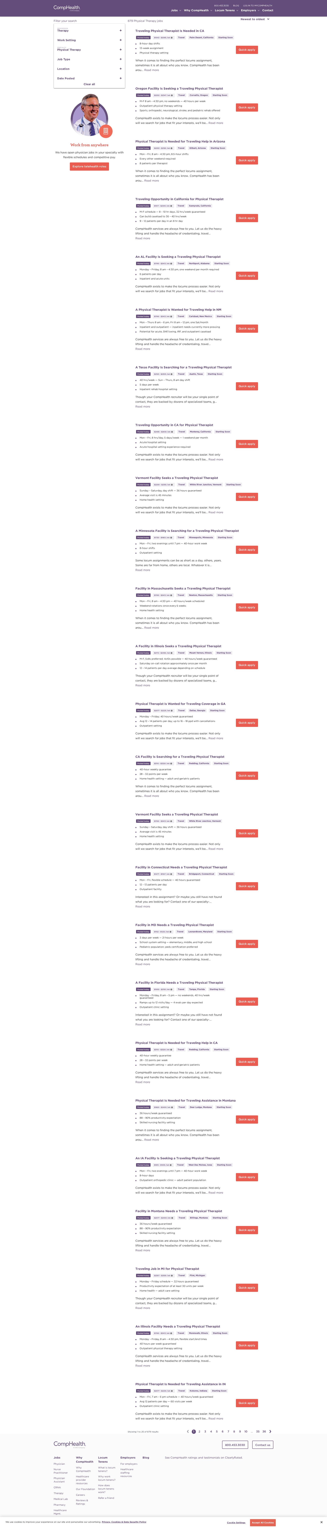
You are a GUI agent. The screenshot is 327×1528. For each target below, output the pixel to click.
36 (264, 1431)
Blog (146, 1457)
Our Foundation (85, 1489)
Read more (151, 70)
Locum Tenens (103, 1459)
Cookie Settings (236, 1522)
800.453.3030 (221, 5)
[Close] (321, 1522)
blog (236, 5)
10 (245, 1431)
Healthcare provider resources (82, 1480)
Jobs (57, 1457)
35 (258, 1431)
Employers (127, 1457)
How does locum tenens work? (106, 1489)
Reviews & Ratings (82, 1502)
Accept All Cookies (263, 1522)
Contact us (262, 1445)
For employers (128, 1463)
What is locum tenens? (106, 1469)
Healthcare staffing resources (126, 1472)
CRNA (57, 1487)
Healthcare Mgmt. (60, 1512)
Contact (267, 10)
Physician (59, 1463)
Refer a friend (106, 1498)
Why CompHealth (84, 1459)
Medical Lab (61, 1499)
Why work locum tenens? (106, 1478)
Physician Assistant (59, 1480)
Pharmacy (59, 1504)
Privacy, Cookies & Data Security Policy (124, 1522)
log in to (257, 5)
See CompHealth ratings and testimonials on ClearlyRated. (204, 1457)
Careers (80, 1495)
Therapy (58, 1493)
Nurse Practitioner (61, 1471)
